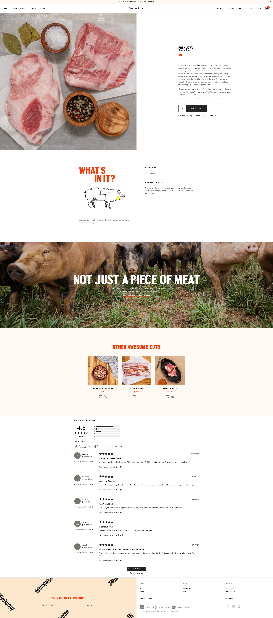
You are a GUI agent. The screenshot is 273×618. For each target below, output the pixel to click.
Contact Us (188, 588)
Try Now (150, 1)
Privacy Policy (174, 611)
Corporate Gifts (190, 595)
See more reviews (136, 569)
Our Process (231, 588)
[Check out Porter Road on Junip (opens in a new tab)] (140, 573)
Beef (142, 588)
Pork (142, 591)
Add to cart (196, 108)
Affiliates (230, 595)
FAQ (184, 591)
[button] (184, 50)
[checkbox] (119, 446)
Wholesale (230, 591)
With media (118, 446)
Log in (258, 8)
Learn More (212, 115)
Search (248, 8)
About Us (220, 8)
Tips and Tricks (234, 8)
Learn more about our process (136, 295)
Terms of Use (163, 611)
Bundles (143, 595)
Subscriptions (146, 598)
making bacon (200, 68)
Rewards (230, 598)
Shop (6, 8)
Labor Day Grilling (38, 8)
